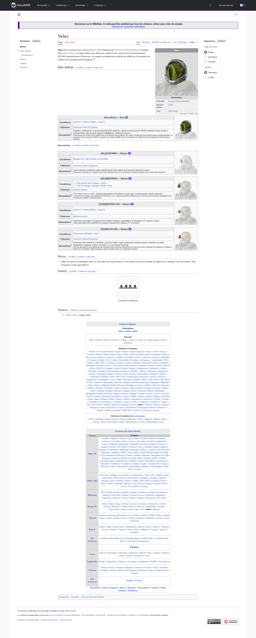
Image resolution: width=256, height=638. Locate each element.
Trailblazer (143, 402)
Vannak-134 (154, 464)
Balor (119, 354)
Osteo (109, 518)
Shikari (97, 396)
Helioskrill (162, 371)
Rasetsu (117, 391)
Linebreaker (103, 380)
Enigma (152, 366)
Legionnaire (91, 380)
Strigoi (150, 570)
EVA (92, 368)
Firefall (124, 368)
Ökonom (156, 385)
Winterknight (152, 422)
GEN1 (120, 331)
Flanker (132, 368)
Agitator (114, 439)
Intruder (104, 377)
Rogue (116, 394)
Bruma (165, 354)
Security (164, 394)
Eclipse (152, 444)
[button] (19, 14)
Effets (163, 588)
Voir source (184, 114)
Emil (126, 366)
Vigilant (164, 405)
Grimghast (104, 570)
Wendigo (138, 580)
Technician (147, 399)
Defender (164, 363)
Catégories (64, 597)
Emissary (162, 444)
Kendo (129, 556)
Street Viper (93, 399)
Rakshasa (128, 343)
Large (211, 77)
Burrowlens (122, 515)
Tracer (126, 402)
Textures (122, 591)
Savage (133, 394)
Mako (119, 380)
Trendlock (154, 402)
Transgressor (143, 541)
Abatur (103, 568)
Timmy (142, 422)
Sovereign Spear (107, 461)
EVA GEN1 (133, 478)
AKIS (110, 352)
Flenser (138, 568)
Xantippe (116, 410)
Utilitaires (131, 588)
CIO (107, 360)
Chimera (92, 570)
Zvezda (156, 410)
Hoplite (110, 374)
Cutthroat (111, 363)
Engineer (143, 366)
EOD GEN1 (107, 478)
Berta (133, 354)
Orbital (91, 388)
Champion (92, 360)
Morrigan (144, 382)
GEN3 (170, 105)
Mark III (107, 340)
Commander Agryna (131, 538)
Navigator (154, 382)
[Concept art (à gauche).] (128, 286)
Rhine (99, 394)
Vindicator (94, 408)
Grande (211, 61)
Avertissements (66, 620)
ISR (117, 377)
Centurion (146, 357)
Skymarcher (116, 396)
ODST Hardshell (115, 484)
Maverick (98, 382)
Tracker (134, 402)
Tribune (135, 464)
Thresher (134, 573)
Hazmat (92, 518)
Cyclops (119, 363)
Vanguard (124, 405)
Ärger (132, 352)
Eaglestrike (131, 419)
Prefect (147, 388)
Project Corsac (120, 518)
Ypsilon (137, 410)
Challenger (164, 357)
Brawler (140, 354)
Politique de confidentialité (28, 620)
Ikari (149, 553)
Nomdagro (130, 385)
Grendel (163, 568)
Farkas (137, 515)
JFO (123, 377)
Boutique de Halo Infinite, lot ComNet (90, 159)
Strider (111, 399)
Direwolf (106, 495)
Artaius (163, 352)
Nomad (121, 385)
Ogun (102, 518)
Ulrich (99, 405)
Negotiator (164, 382)
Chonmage (111, 553)
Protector (156, 388)
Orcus (105, 530)
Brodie (102, 562)
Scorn (149, 394)
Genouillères (143, 588)
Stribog (103, 399)
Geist (155, 568)
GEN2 (128, 331)
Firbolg (125, 495)
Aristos (111, 568)
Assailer (90, 354)
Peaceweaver (131, 570)
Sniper (125, 396)
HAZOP (134, 371)
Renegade (160, 391)
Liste (196, 114)
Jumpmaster (132, 377)
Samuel (124, 394)
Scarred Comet (160, 484)
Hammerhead (112, 371)
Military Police (160, 481)
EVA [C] (99, 368)
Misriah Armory (80, 189)
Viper (102, 408)
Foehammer (142, 368)
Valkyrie (115, 405)
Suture (118, 399)
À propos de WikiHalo (49, 620)
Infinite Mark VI (148, 538)
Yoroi (161, 422)
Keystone (144, 377)
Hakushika (122, 553)
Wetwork (161, 408)
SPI (144, 221)
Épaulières (95, 588)
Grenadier (92, 371)
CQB (97, 363)
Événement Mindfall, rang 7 (86, 233)
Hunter (118, 374)
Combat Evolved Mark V (110, 538)
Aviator (112, 354)
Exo (130, 515)
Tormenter (117, 402)
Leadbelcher (143, 562)
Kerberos (122, 562)
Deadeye (137, 363)
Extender (108, 368)
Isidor (111, 377)
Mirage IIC (92, 507)
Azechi (102, 553)
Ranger (109, 391)
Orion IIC (140, 507)
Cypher (128, 363)
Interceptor (94, 377)
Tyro (89, 405)
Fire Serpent (122, 447)
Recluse (142, 391)
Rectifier (142, 570)
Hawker (163, 447)
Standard (212, 57)
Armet (155, 352)
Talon (141, 461)
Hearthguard (131, 527)
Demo (156, 363)
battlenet (86, 193)
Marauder (128, 380)
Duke (122, 419)
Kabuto (165, 553)
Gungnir (101, 371)
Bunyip (101, 357)
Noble (113, 385)
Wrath (108, 410)
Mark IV (116, 340)
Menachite (108, 382)
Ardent (125, 352)
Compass (135, 360)
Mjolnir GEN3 (96, 50)
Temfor (159, 518)
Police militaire (136, 388)
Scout (156, 394)
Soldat (121, 422)
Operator (165, 385)
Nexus (97, 385)
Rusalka (132, 541)
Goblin (163, 368)
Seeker (90, 396)
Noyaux (92, 436)
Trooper (163, 402)
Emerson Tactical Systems (178, 101)
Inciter (132, 374)
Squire (141, 396)
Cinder (101, 360)
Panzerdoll (112, 422)
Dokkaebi (90, 366)
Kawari (122, 556)
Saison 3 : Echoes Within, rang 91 (89, 209)
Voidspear (135, 521)
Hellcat (142, 371)
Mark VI (133, 340)
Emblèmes (133, 591)
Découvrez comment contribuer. (128, 26)
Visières (155, 588)
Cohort (114, 360)
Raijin (92, 391)
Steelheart (150, 518)
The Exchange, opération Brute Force (94, 185)
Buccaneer (91, 357)
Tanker (126, 399)
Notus (159, 515)
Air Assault (102, 352)
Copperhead (156, 360)
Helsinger (135, 450)
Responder (91, 394)
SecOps (124, 458)
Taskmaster (136, 399)
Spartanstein (131, 422)
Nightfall (105, 385)
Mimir (121, 570)
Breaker (156, 354)
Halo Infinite (173, 111)
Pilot (135, 484)
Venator (148, 405)
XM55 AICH (127, 410)
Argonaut (140, 352)
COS (166, 360)
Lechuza (161, 377)
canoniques (139, 416)
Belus (126, 354)
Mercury (118, 382)
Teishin (157, 399)
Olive (103, 422)
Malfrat (157, 419)
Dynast (108, 366)
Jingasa (156, 553)
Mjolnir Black (153, 340)
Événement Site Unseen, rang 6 (92, 183)
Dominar (99, 366)
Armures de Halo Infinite (127, 431)
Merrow (114, 570)
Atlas (105, 354)
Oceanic (139, 385)
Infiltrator (153, 374)
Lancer (152, 377)
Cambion (120, 357)
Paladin (99, 388)
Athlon (98, 354)
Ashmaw (111, 515)
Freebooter (153, 368)
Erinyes (166, 366)
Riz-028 (165, 455)
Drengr (115, 419)
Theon (166, 518)
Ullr (93, 405)
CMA (75, 193)
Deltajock (129, 568)
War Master (131, 408)
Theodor (165, 399)
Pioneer (124, 388)
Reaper (126, 391)
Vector (133, 405)
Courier (90, 363)
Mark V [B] (158, 380)
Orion (163, 340)
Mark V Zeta (126, 453)
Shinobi (105, 396)
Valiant (107, 405)
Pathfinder (108, 388)
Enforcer (133, 366)
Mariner (137, 380)
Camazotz (109, 357)
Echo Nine (117, 366)
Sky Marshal (164, 562)
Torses (105, 588)
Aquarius (102, 515)
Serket (131, 518)
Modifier (191, 114)
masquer (36, 41)
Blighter (114, 475)
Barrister (152, 439)
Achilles (92, 352)
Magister (148, 419)
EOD (159, 366)
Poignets (114, 588)
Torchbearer (106, 402)
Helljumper (151, 371)
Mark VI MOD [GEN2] (143, 453)
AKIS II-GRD (106, 492)
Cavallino (129, 357)
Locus (112, 380)
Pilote (117, 388)
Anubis (118, 352)
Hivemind (101, 374)
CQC (103, 363)
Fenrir (116, 368)
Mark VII (142, 340)
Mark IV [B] (147, 380)
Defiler (159, 475)
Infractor (162, 374)
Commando (124, 360)
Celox (137, 357)
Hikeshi (142, 553)
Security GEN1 (135, 458)
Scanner (141, 394)
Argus (148, 352)
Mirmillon (135, 382)
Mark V (125, 340)
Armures (75, 597)
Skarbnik (140, 518)
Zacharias (146, 410)
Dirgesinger (123, 444)
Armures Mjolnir (127, 324)
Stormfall (165, 396)
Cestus (155, 357)
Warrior (153, 408)
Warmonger (143, 408)
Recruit (151, 391)
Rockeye (106, 458)
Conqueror (145, 360)
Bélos (91, 419)
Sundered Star (161, 570)
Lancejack (132, 562)
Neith (90, 385)
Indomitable (142, 374)
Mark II (99, 340)
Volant (121, 408)
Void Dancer (112, 408)
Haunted (105, 481)
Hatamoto (133, 553)
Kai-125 (165, 450)
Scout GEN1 (133, 486)
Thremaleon (94, 402)
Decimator (147, 363)
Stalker (149, 396)
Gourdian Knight (151, 447)
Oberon (167, 515)
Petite (211, 52)
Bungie (108, 419)
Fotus (140, 419)
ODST (148, 385)
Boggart (129, 580)
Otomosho (138, 556)
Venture (156, 405)
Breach (148, 354)
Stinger (157, 396)
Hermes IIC (153, 504)
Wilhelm (100, 410)
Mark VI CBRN (148, 515)
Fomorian (147, 568)
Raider (165, 388)
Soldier (133, 396)
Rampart (100, 391)
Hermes (92, 374)
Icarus (125, 374)
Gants (122, 588)
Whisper (156, 509)
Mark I (92, 340)
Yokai (147, 556)
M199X (154, 562)
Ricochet (108, 394)
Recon (134, 391)
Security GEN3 (150, 458)
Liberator (120, 481)
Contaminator (136, 475)
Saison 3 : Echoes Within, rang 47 (89, 122)
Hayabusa (124, 371)
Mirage (126, 382)
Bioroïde (99, 419)
